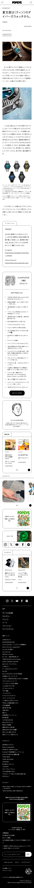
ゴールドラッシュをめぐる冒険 (10, 683)
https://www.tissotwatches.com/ (17, 263)
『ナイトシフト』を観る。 (13, 340)
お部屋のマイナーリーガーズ (9, 676)
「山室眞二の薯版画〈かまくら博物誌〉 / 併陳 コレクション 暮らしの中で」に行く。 (17, 368)
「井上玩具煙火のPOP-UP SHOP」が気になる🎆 (17, 331)
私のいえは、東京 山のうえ (9, 732)
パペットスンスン (6, 693)
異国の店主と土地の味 (8, 727)
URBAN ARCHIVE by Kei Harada (11, 659)
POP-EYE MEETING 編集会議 (10, 754)
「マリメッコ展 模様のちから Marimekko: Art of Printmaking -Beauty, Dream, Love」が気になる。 (17, 374)
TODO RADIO (6, 757)
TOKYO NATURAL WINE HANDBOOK (12, 791)
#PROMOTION (7, 35)
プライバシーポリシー (18, 846)
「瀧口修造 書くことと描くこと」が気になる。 (17, 308)
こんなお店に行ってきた (8, 686)
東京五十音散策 (6, 725)
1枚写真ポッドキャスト (8, 744)
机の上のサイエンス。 (7, 722)
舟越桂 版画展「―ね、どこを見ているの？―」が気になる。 (17, 303)
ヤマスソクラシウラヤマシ (9, 695)
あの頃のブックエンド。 (8, 764)
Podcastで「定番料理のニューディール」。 (13, 752)
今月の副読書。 (6, 705)
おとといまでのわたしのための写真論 (12, 674)
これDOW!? (5, 766)
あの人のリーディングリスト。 (9, 664)
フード (4, 623)
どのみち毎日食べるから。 (8, 771)
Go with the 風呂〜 (7, 649)
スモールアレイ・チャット (8, 769)
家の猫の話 (5, 717)
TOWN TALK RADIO (7, 759)
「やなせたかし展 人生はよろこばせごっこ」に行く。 (18, 363)
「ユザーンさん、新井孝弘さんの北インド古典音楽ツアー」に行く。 (17, 312)
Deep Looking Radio (8, 747)
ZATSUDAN (5, 762)
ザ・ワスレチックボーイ (8, 688)
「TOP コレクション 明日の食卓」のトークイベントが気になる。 (17, 359)
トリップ (5, 619)
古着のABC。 (5, 710)
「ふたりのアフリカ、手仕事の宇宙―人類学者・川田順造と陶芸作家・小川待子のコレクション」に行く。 (18, 353)
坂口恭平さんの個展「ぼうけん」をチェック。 (17, 336)
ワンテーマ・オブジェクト (8, 698)
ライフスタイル (8, 629)
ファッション (7, 626)
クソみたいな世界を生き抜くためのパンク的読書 (15, 678)
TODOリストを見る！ (17, 393)
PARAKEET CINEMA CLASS (10, 749)
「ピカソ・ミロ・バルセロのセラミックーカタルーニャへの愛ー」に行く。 (18, 383)
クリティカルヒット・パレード (9, 681)
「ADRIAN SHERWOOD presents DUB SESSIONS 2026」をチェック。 (18, 298)
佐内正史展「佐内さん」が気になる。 (16, 321)
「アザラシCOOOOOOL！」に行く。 (16, 324)
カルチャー (6, 616)
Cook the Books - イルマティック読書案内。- (14, 644)
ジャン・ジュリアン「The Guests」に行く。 (18, 343)
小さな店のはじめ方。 (8, 720)
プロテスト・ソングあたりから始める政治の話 (14, 774)
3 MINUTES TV (6, 640)
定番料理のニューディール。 (9, 715)
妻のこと (4, 712)
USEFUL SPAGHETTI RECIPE (10, 661)
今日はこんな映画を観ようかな (10, 703)
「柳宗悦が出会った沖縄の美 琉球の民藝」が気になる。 (18, 317)
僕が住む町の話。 (7, 708)
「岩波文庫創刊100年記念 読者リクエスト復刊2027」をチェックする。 (18, 347)
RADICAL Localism (7, 654)
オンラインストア (26, 862)
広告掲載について (6, 868)
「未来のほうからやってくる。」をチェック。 (17, 387)
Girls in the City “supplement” (11, 647)
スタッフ (17, 862)
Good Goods (6, 652)
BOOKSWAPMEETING (8, 642)
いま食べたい (5, 666)
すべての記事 (7, 613)
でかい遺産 (5, 691)
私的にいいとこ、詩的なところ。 (10, 734)
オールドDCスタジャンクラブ (9, 669)
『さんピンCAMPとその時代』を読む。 (16, 327)
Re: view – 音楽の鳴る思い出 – (10, 657)
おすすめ (4, 671)
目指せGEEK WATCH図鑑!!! (9, 729)
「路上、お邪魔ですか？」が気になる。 (16, 379)
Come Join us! (8, 862)
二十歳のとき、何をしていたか (10, 700)
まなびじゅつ (5, 776)
